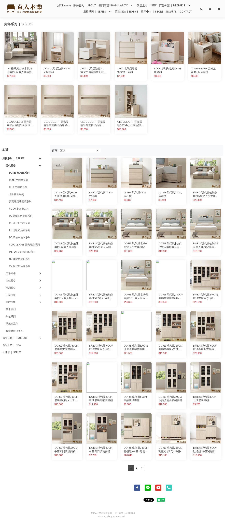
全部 (5, 149)
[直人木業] (24, 8)
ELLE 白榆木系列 (18, 187)
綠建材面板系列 (14, 330)
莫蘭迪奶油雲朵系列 (20, 201)
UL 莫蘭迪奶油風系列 (20, 215)
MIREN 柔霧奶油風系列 (22, 251)
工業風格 (11, 294)
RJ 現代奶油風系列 (19, 223)
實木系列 (11, 309)
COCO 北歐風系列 (19, 208)
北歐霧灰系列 (16, 194)
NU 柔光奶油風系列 (19, 259)
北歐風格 (11, 280)
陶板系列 (11, 316)
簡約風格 (11, 287)
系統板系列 (12, 323)
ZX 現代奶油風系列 (19, 266)
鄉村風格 (11, 302)
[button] (201, 9)
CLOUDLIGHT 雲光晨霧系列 (24, 244)
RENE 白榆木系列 (18, 180)
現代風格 (11, 165)
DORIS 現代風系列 (19, 172)
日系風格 (11, 273)
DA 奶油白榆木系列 (19, 237)
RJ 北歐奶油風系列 (19, 230)
